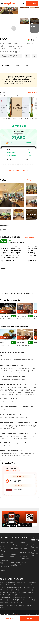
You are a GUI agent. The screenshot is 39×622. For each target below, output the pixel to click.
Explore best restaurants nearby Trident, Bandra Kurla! (17, 606)
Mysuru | (12, 595)
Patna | (3, 592)
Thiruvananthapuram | (9, 597)
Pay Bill (29, 618)
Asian (8, 48)
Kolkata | (9, 585)
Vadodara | (20, 595)
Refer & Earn (25, 552)
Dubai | (16, 585)
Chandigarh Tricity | (26, 600)
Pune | (3, 585)
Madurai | (4, 600)
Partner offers (3, 556)
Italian (2, 46)
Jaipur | (3, 587)
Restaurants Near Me (15, 564)
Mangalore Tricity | (8, 602)
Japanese (10, 46)
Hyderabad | (17, 587)
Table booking (13, 544)
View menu (31, 92)
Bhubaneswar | (21, 592)
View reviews (29, 237)
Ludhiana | (4, 595)
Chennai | (32, 582)
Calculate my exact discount (18, 170)
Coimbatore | (6, 590)
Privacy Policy (23, 563)
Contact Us (5, 566)
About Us (4, 543)
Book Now (9, 618)
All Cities (19, 602)
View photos (31, 180)
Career (3, 570)
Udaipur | (30, 597)
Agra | (9, 587)
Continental (17, 48)
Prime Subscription (25, 544)
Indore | (31, 592)
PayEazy (23, 549)
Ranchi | (15, 590)
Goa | (22, 585)
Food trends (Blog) (3, 548)
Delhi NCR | (5, 582)
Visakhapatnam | (26, 590)
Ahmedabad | (29, 585)
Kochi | (34, 587)
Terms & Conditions (24, 557)
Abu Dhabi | (13, 600)
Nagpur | (22, 597)
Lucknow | (27, 587)
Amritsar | (11, 592)
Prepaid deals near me (14, 557)
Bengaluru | (22, 582)
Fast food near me (14, 550)
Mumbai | (14, 582)
